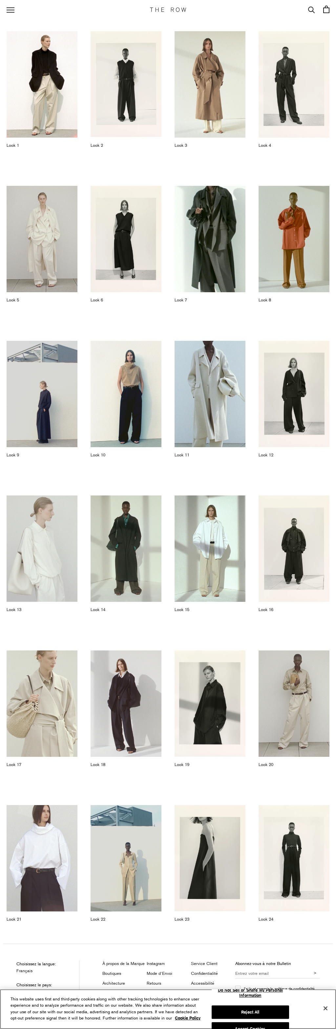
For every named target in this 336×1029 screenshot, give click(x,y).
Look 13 (14, 609)
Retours (154, 983)
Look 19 (182, 764)
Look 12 (266, 454)
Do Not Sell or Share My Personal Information (250, 993)
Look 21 (14, 919)
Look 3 (181, 145)
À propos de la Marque (123, 963)
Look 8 (265, 299)
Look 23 (182, 919)
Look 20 (266, 764)
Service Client (204, 963)
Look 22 (98, 919)
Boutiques (111, 973)
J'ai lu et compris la (279, 988)
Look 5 (13, 299)
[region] (168, 1009)
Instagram (156, 963)
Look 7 (181, 299)
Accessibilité (202, 983)
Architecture (113, 983)
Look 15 (182, 609)
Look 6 (97, 299)
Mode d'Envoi (159, 973)
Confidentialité (204, 973)
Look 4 (265, 145)
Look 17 (14, 764)
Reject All (250, 1012)
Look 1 (13, 145)
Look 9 (13, 454)
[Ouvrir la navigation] (10, 10)
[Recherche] (311, 10)
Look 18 (98, 764)
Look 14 (98, 609)
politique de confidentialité (295, 988)
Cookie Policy (187, 1018)
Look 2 (97, 145)
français (24, 970)
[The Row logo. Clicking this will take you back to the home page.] (168, 10)
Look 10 (98, 454)
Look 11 (182, 454)
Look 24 (266, 919)
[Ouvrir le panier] (326, 10)
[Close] (325, 1008)
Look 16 (266, 609)
